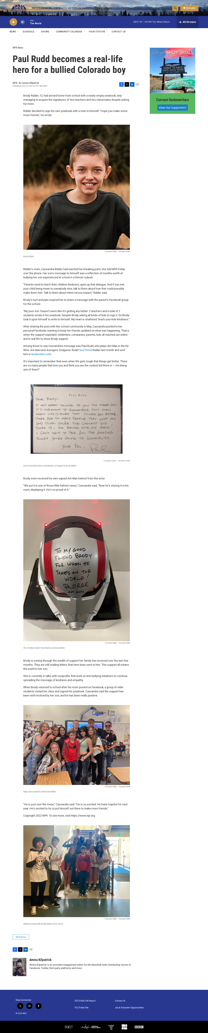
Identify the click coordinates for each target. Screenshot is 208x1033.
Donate (190, 8)
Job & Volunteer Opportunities (129, 1008)
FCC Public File (81, 1008)
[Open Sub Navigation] (18, 31)
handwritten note (40, 354)
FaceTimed (85, 350)
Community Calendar (69, 31)
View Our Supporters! (172, 107)
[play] (13, 22)
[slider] (27, 22)
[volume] (22, 22)
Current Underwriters (172, 99)
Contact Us (119, 31)
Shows (45, 31)
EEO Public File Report (85, 1001)
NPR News (18, 47)
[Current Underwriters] (172, 70)
